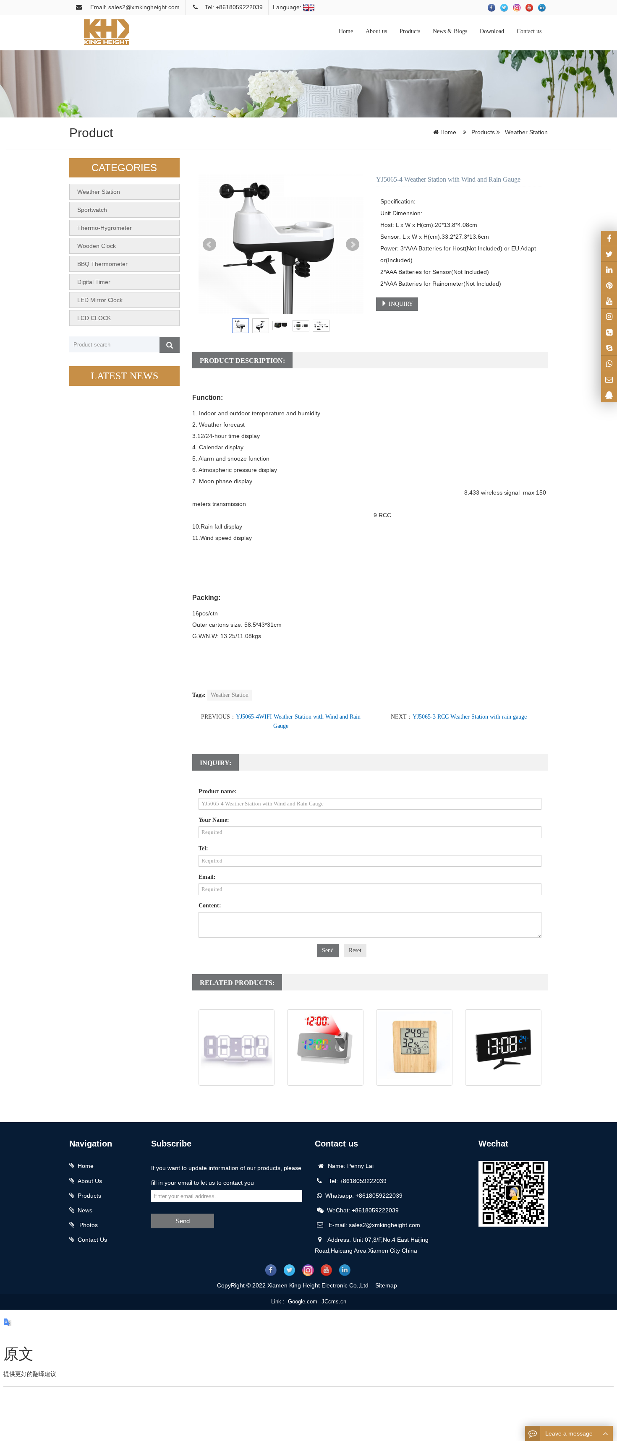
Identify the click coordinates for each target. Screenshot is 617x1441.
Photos (88, 1225)
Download (492, 31)
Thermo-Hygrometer (104, 227)
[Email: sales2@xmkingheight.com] (609, 378)
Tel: (203, 848)
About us (376, 31)
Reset (355, 950)
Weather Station (525, 132)
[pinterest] (609, 284)
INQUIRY (400, 304)
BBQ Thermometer (102, 264)
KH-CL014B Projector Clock (325, 1094)
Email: (207, 877)
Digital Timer (93, 282)
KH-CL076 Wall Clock (236, 1094)
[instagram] (609, 300)
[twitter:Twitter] (609, 253)
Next (352, 244)
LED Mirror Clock (100, 300)
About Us (90, 1181)
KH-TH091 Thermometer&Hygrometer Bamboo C (414, 1103)
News (85, 1210)
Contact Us (92, 1239)
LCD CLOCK (94, 318)
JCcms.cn (334, 1301)
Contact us (529, 31)
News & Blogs (450, 31)
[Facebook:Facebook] (609, 238)
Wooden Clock (96, 245)
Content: (210, 905)
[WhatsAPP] (609, 363)
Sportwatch (92, 209)
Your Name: (214, 820)
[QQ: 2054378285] (609, 394)
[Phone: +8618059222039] (609, 331)
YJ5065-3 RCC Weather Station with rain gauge (470, 717)
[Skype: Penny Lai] (609, 347)
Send (328, 950)
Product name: (218, 791)
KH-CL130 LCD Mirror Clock (503, 1094)
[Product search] (169, 345)
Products (410, 31)
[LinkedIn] (609, 269)
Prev (209, 244)
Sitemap (386, 1285)
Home (346, 31)
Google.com (302, 1301)
